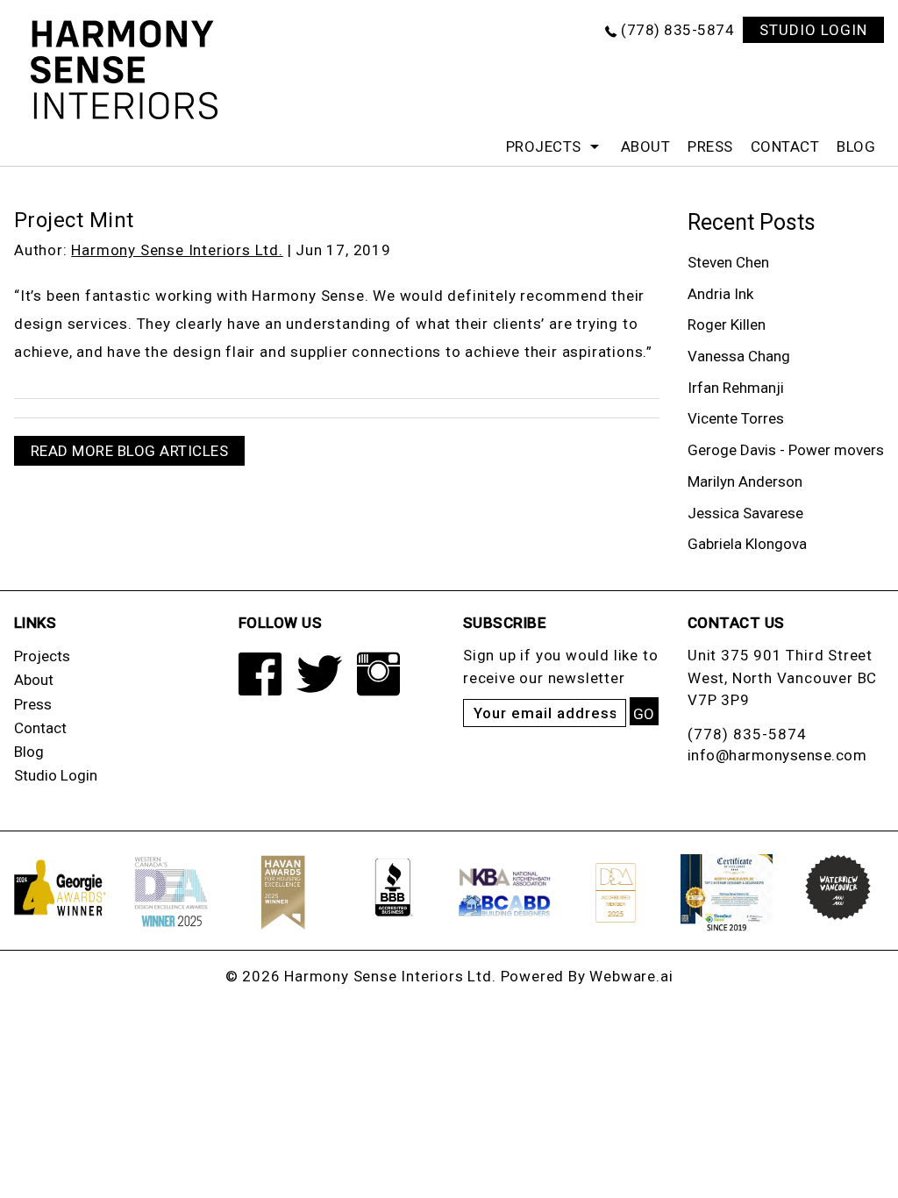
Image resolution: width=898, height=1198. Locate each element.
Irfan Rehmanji (736, 387)
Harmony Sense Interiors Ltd (388, 976)
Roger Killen (727, 324)
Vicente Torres (736, 418)
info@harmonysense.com (777, 755)
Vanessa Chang (739, 356)
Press (710, 146)
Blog (856, 146)
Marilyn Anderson (745, 481)
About (646, 146)
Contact (785, 146)
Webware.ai (631, 976)
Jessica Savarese (745, 513)
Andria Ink (720, 294)
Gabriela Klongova (747, 544)
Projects (543, 146)
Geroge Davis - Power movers (786, 450)
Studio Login (55, 775)
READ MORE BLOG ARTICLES (130, 451)
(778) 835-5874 (677, 30)
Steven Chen (728, 262)
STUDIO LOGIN (813, 30)
